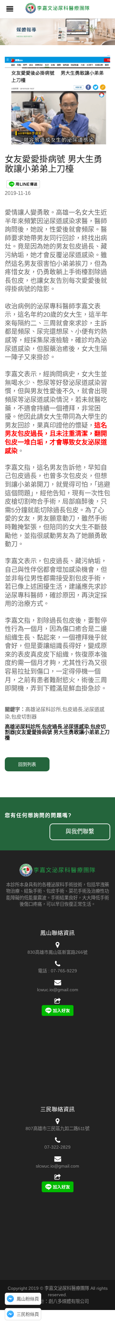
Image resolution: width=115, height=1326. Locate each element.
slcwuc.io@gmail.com (57, 1166)
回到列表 (27, 764)
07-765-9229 (64, 970)
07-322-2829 (57, 1147)
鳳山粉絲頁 (28, 1298)
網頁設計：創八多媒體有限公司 (57, 1301)
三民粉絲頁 (28, 1314)
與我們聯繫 (79, 831)
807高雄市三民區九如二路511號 (57, 1128)
